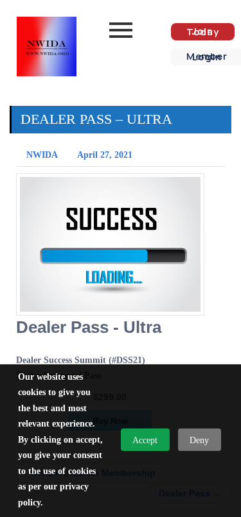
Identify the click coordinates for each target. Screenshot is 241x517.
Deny (199, 440)
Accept (144, 440)
